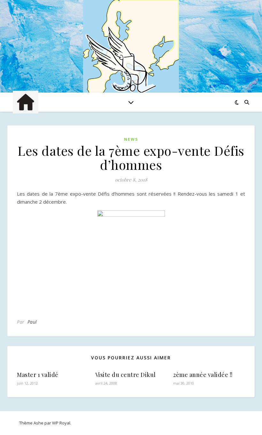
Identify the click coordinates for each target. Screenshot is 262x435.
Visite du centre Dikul (125, 375)
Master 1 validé (37, 375)
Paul (32, 322)
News (131, 139)
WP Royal (61, 423)
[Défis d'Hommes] (131, 48)
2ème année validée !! (203, 375)
